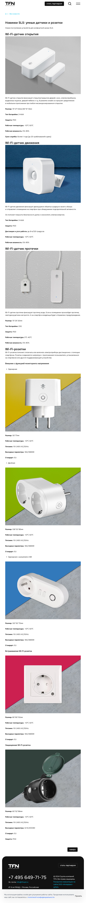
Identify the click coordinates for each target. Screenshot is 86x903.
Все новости (15, 14)
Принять (78, 896)
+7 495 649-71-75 (27, 877)
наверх (72, 849)
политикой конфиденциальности (41, 897)
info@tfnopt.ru (22, 882)
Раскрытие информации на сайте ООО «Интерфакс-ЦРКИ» (64, 884)
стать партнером (54, 4)
